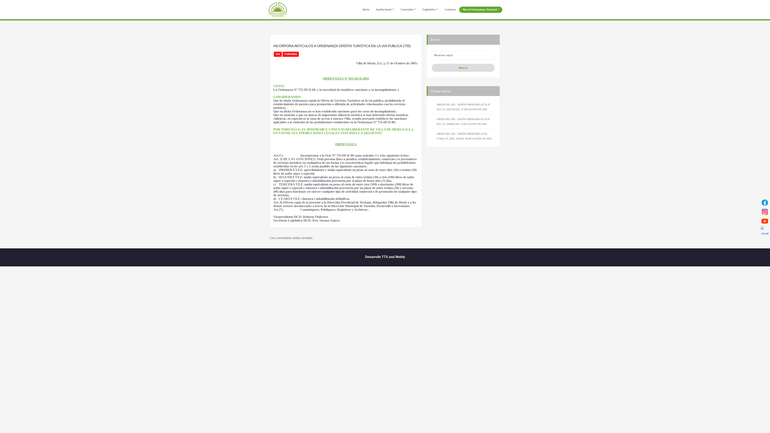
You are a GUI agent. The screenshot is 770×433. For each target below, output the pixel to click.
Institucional (383, 9)
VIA (278, 54)
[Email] (765, 230)
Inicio (365, 9)
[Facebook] (765, 203)
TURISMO (290, 54)
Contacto (450, 9)
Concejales (407, 9)
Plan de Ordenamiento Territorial (480, 9)
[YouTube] (765, 221)
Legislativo (429, 9)
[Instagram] (765, 212)
